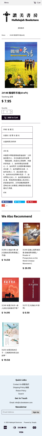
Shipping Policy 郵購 (21, 387)
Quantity (4, 108)
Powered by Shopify (30, 422)
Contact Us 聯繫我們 (21, 384)
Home (3, 35)
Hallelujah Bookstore (15, 422)
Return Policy (21, 391)
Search (21, 394)
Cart (38, 3)
